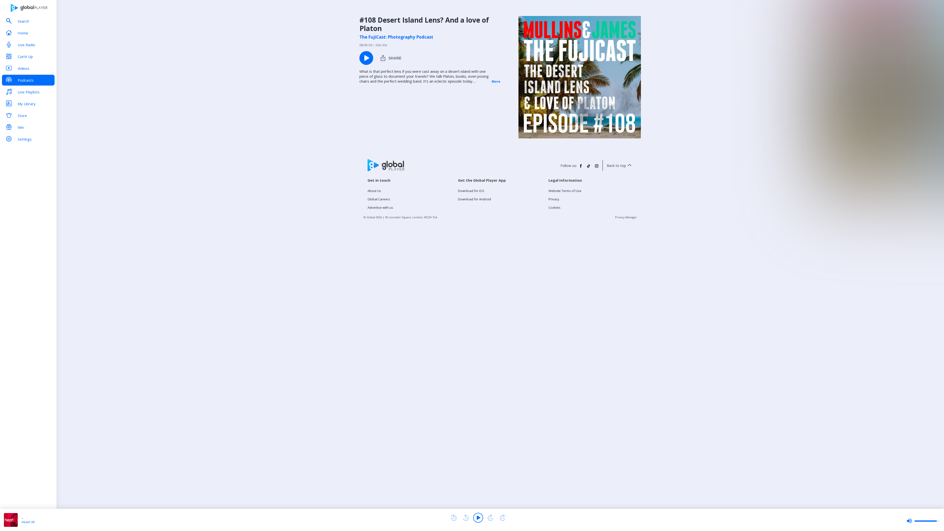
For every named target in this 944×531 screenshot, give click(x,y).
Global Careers (379, 199)
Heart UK (28, 522)
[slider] (922, 521)
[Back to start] (453, 518)
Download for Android (474, 199)
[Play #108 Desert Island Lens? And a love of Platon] (366, 58)
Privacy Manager (626, 217)
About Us (374, 191)
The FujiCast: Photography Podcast (396, 37)
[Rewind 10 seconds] (466, 518)
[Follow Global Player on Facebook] (580, 167)
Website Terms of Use (564, 191)
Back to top (616, 165)
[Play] (478, 518)
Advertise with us (380, 207)
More (496, 81)
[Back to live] (503, 518)
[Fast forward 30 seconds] (490, 518)
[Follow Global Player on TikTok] (588, 167)
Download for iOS (471, 191)
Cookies (554, 207)
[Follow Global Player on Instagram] (596, 167)
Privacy (553, 199)
